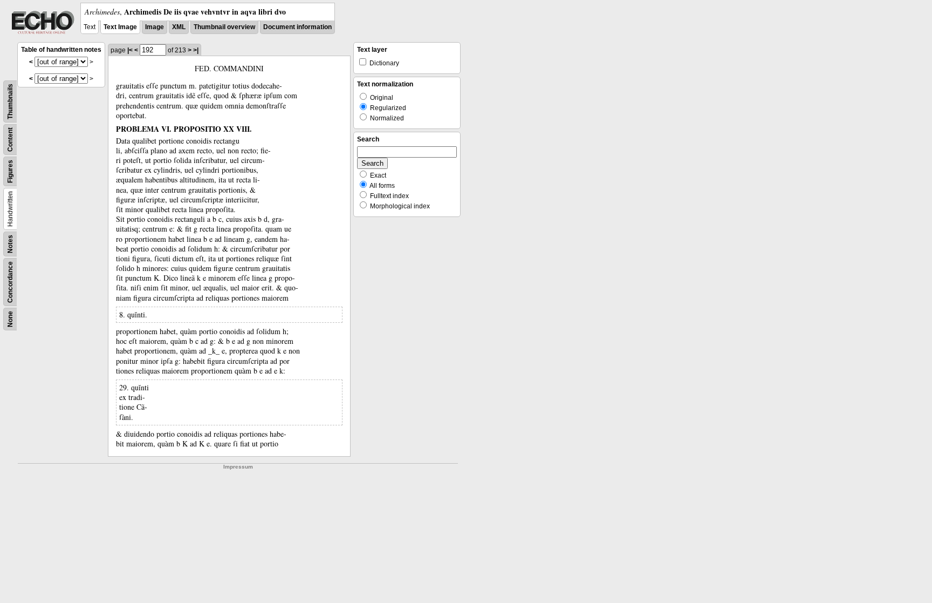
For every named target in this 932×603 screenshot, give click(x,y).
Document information (297, 27)
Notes (10, 244)
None (10, 319)
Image (154, 27)
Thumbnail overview (224, 27)
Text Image (120, 27)
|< (130, 50)
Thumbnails (10, 101)
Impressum (238, 467)
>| (195, 50)
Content (10, 139)
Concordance (10, 282)
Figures (10, 171)
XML (179, 27)
